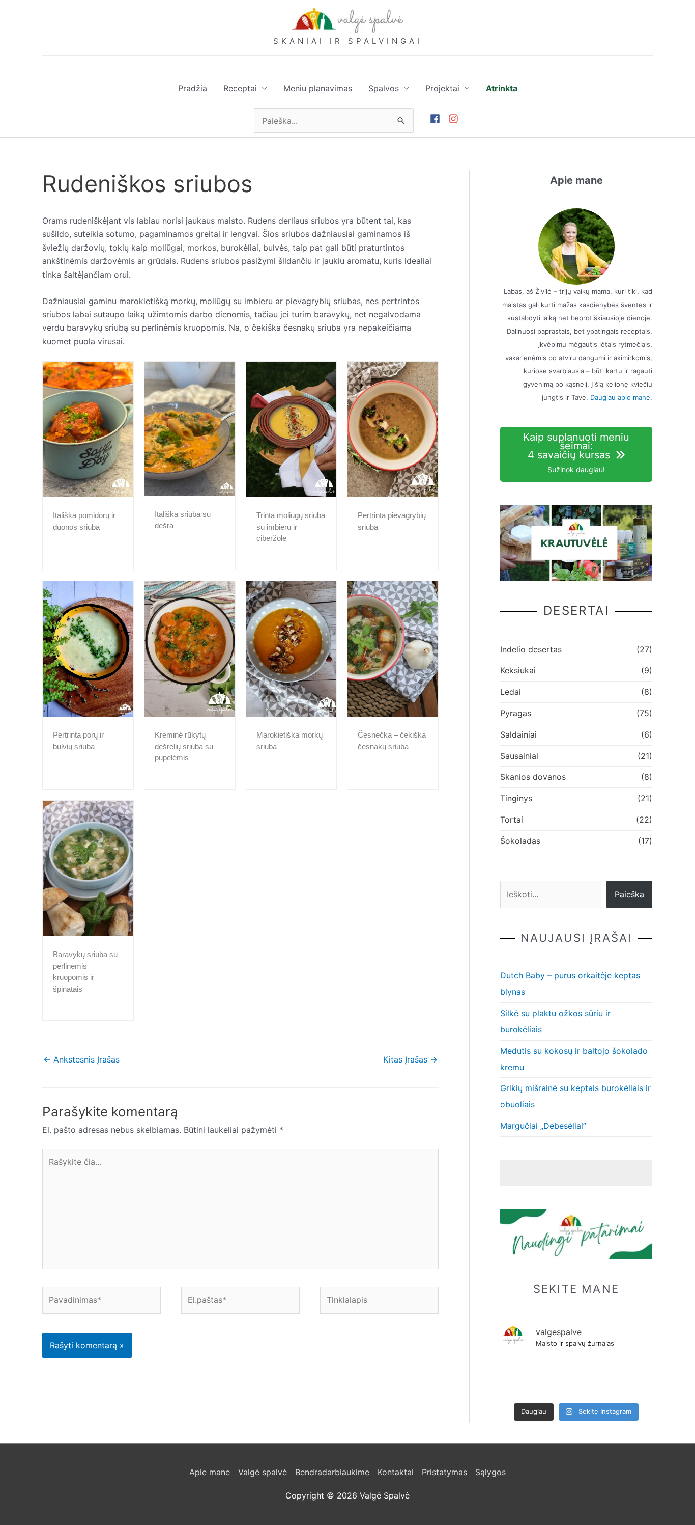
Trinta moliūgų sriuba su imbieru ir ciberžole (290, 526)
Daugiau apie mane (620, 397)
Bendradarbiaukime (332, 1472)
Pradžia (192, 88)
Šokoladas (520, 841)
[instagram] (454, 119)
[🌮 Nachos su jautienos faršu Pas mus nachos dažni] (637, 1370)
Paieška (629, 894)
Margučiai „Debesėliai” (543, 1126)
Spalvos (383, 88)
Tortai (511, 819)
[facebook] (439, 119)
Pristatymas (444, 1472)
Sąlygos (490, 1472)
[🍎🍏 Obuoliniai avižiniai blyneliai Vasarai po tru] (607, 1370)
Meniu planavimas (317, 88)
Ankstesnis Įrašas (81, 1059)
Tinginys (516, 798)
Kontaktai (396, 1472)
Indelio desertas (531, 649)
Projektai (442, 88)
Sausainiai (519, 756)
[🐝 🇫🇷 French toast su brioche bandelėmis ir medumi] (545, 1370)
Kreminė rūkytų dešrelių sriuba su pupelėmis (184, 746)
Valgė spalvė (262, 1472)
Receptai (240, 88)
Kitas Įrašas (410, 1059)
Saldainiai (518, 734)
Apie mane (209, 1472)
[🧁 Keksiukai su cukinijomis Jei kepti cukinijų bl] (514, 1378)
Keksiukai (518, 670)
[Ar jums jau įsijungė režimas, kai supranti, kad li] (576, 1370)
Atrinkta (501, 88)
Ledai (510, 692)
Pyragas (515, 713)
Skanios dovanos (533, 777)
